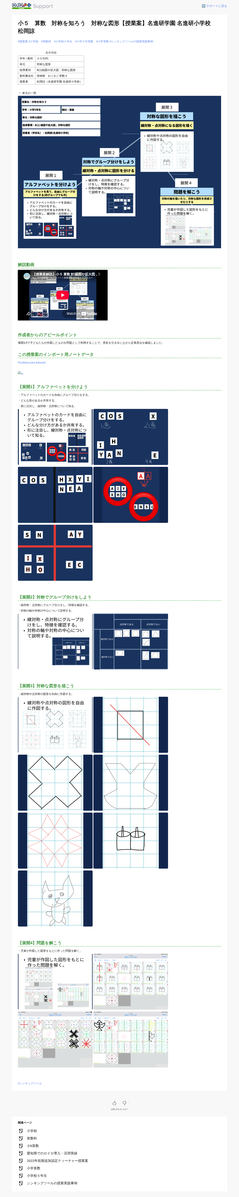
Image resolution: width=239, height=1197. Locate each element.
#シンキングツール (30, 1083)
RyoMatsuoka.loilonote (32, 362)
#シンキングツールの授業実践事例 (131, 41)
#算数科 (46, 41)
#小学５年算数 (84, 41)
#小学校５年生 (63, 41)
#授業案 (23, 41)
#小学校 (33, 41)
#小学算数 (102, 41)
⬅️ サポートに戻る (214, 5)
